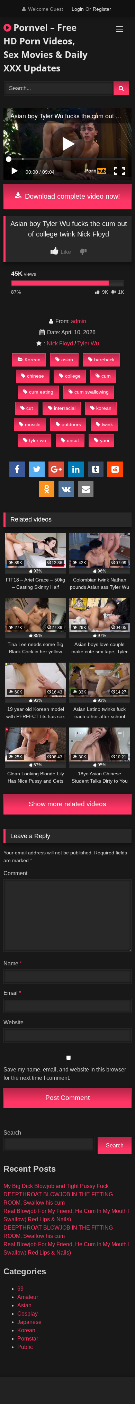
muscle (32, 424)
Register (102, 9)
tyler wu (37, 440)
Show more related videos (67, 804)
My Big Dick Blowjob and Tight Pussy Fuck (56, 1186)
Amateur (27, 1297)
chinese (35, 376)
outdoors (71, 424)
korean (103, 408)
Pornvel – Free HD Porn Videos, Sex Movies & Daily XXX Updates (45, 47)
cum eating (41, 392)
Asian (24, 1305)
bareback (104, 359)
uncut (73, 440)
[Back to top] (113, 1383)
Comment (15, 873)
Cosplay (27, 1314)
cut (29, 408)
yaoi (104, 440)
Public (25, 1347)
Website (13, 1022)
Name (12, 963)
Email (12, 993)
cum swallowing (91, 392)
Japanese (29, 1322)
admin (78, 321)
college (73, 376)
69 (20, 1289)
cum (106, 376)
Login (78, 9)
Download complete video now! (71, 196)
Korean (32, 359)
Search (12, 1133)
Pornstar (27, 1339)
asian (67, 359)
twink (107, 424)
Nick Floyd (60, 343)
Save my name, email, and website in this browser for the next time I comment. (64, 1074)
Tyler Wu (88, 343)
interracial (64, 408)
